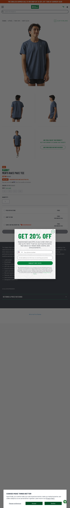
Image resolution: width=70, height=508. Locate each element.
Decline (53, 503)
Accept (34, 503)
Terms (35, 273)
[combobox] (20, 252)
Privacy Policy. (50, 498)
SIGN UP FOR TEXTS (35, 263)
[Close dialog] (53, 231)
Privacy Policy (46, 272)
